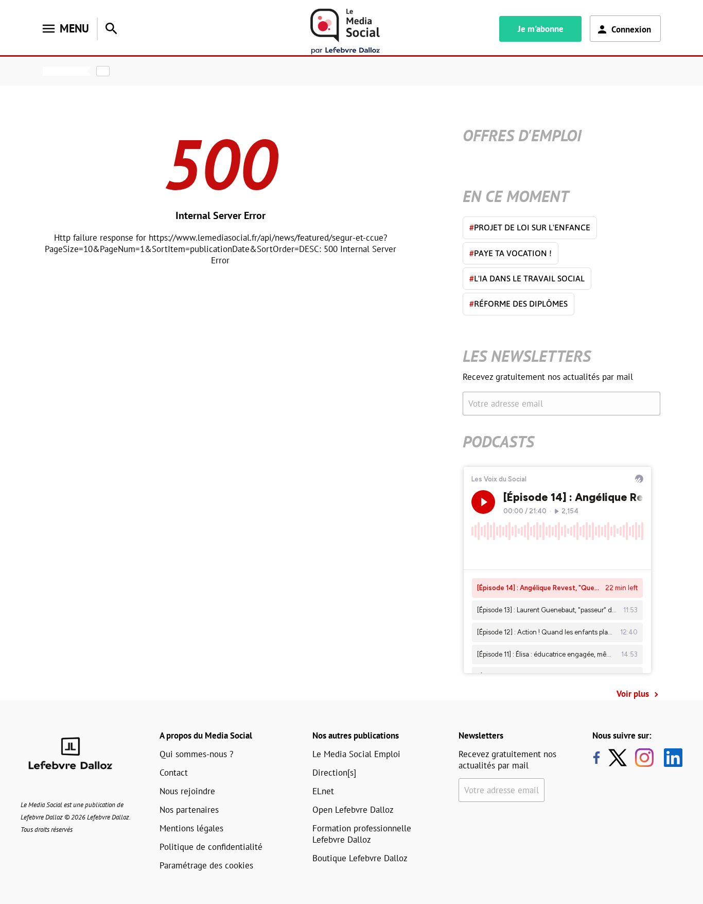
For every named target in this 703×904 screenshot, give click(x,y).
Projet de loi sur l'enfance (529, 227)
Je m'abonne (541, 29)
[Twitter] (620, 757)
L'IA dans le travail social (527, 278)
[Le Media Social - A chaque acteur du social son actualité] (345, 31)
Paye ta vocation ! (510, 253)
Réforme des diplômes (518, 303)
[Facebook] (596, 757)
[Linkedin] (669, 757)
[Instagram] (644, 757)
